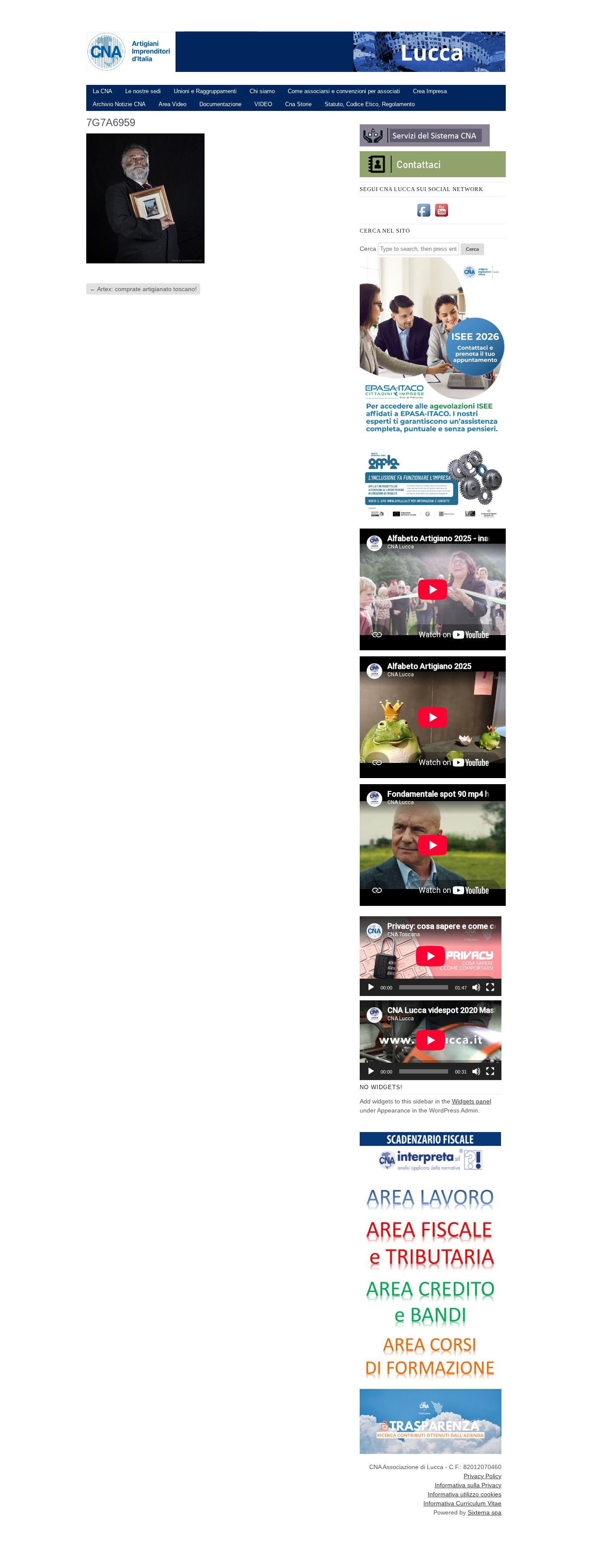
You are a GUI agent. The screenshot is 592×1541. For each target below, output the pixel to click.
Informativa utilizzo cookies (464, 1494)
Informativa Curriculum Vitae (462, 1503)
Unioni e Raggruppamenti (205, 91)
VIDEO (263, 104)
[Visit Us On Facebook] (424, 216)
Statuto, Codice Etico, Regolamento (370, 104)
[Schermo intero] (490, 987)
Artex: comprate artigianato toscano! (143, 288)
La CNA (102, 91)
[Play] (371, 987)
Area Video (172, 104)
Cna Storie (298, 104)
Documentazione (220, 104)
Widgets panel (471, 1101)
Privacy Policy (482, 1476)
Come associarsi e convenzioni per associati (344, 91)
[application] (430, 956)
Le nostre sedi (143, 91)
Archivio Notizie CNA (119, 104)
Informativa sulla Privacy (468, 1485)
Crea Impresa (430, 91)
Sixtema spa (484, 1512)
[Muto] (476, 987)
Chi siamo (262, 91)
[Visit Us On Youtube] (441, 216)
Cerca (368, 248)
